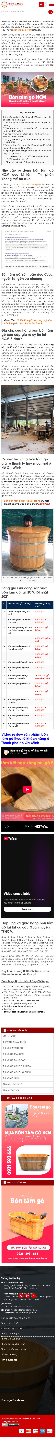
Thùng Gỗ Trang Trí (13, 1054)
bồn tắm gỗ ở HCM (23, 30)
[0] (43, 7)
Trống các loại (11, 1090)
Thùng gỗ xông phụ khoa (17, 1066)
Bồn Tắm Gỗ (9, 1036)
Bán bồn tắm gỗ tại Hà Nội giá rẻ (22, 501)
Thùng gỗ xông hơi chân (17, 1072)
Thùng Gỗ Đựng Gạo (14, 1060)
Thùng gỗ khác (11, 1078)
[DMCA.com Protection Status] (10, 1425)
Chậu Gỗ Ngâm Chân (14, 1042)
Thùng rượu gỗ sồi (13, 1048)
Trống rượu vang (12, 1084)
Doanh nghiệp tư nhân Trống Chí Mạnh (25, 162)
